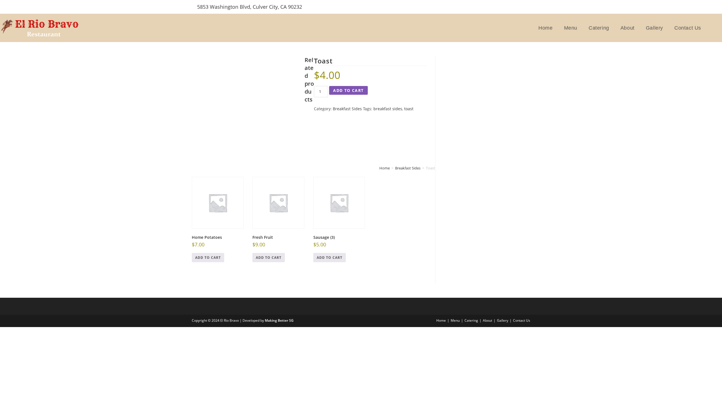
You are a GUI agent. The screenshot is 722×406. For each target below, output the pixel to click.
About (487, 320)
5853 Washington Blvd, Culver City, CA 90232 (249, 6)
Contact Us (521, 320)
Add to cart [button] (208, 257)
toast (408, 108)
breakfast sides (387, 108)
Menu (455, 320)
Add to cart (348, 90)
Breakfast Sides (347, 108)
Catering (471, 320)
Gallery (502, 320)
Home (441, 320)
